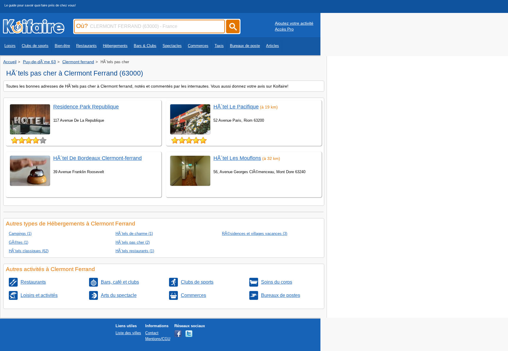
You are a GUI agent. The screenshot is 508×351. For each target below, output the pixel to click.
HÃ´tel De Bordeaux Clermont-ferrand (97, 158)
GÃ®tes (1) (18, 242)
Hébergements (115, 46)
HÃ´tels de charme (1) (134, 233)
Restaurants (86, 46)
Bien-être (62, 46)
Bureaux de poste (245, 46)
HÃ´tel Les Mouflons (237, 158)
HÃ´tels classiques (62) (29, 251)
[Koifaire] (33, 32)
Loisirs (10, 46)
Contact (151, 333)
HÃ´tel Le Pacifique (236, 107)
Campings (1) (20, 233)
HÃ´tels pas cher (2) (133, 242)
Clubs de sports (35, 46)
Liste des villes (128, 333)
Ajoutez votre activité (294, 23)
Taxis (219, 46)
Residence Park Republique (86, 107)
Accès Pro (284, 29)
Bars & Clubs (145, 46)
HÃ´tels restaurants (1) (135, 251)
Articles (272, 46)
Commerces (198, 46)
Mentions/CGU (157, 339)
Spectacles (172, 46)
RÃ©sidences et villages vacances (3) (254, 233)
